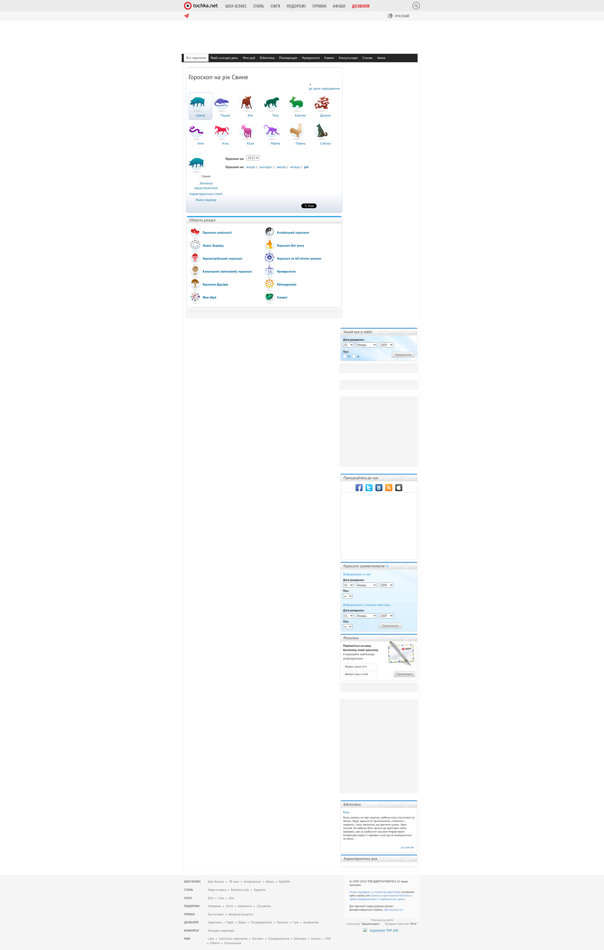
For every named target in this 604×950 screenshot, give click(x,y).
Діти (211, 898)
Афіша (269, 881)
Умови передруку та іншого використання (374, 892)
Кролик (300, 115)
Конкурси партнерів (221, 931)
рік (306, 167)
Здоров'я (259, 890)
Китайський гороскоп (293, 232)
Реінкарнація (288, 58)
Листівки (257, 939)
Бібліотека (267, 58)
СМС (328, 939)
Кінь (225, 143)
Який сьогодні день (224, 58)
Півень (301, 143)
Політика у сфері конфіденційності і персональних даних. (380, 897)
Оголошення (232, 943)
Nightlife (284, 881)
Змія (200, 143)
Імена (381, 58)
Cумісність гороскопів (233, 939)
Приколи (282, 922)
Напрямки (214, 906)
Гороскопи (215, 922)
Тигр (275, 115)
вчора (250, 167)
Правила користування (384, 895)
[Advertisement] (379, 431)
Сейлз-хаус (363, 923)
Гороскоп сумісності (217, 232)
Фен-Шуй (209, 297)
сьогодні (265, 167)
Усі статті (406, 847)
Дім (231, 898)
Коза (250, 143)
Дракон (325, 115)
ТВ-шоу (234, 881)
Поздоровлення (261, 922)
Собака (325, 143)
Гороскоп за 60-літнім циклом (299, 258)
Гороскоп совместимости (364, 566)
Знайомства (311, 922)
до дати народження (324, 88)
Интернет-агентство (401, 923)
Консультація (348, 58)
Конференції (252, 881)
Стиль (188, 890)
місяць (295, 167)
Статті (229, 906)
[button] (236, 6)
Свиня (200, 115)
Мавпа (275, 143)
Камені (329, 58)
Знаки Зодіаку (213, 245)
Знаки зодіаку (205, 200)
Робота (214, 943)
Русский (401, 16)
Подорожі (192, 906)
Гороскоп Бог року (290, 245)
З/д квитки (264, 906)
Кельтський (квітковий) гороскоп (227, 271)
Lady (211, 939)
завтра (281, 167)
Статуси (316, 939)
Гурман (189, 914)
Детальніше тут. (394, 909)
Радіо (230, 922)
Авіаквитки (245, 906)
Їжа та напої (216, 914)
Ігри (295, 922)
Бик (250, 115)
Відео (242, 922)
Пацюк (225, 115)
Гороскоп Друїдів (215, 284)
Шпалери (300, 939)
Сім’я (188, 898)
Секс (221, 898)
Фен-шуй (249, 58)
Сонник (367, 58)
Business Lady (240, 890)
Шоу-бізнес (192, 881)
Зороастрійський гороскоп (222, 258)
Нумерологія (311, 58)
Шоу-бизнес (216, 881)
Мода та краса (217, 890)
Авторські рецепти (240, 914)
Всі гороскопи (196, 58)
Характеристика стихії (205, 194)
